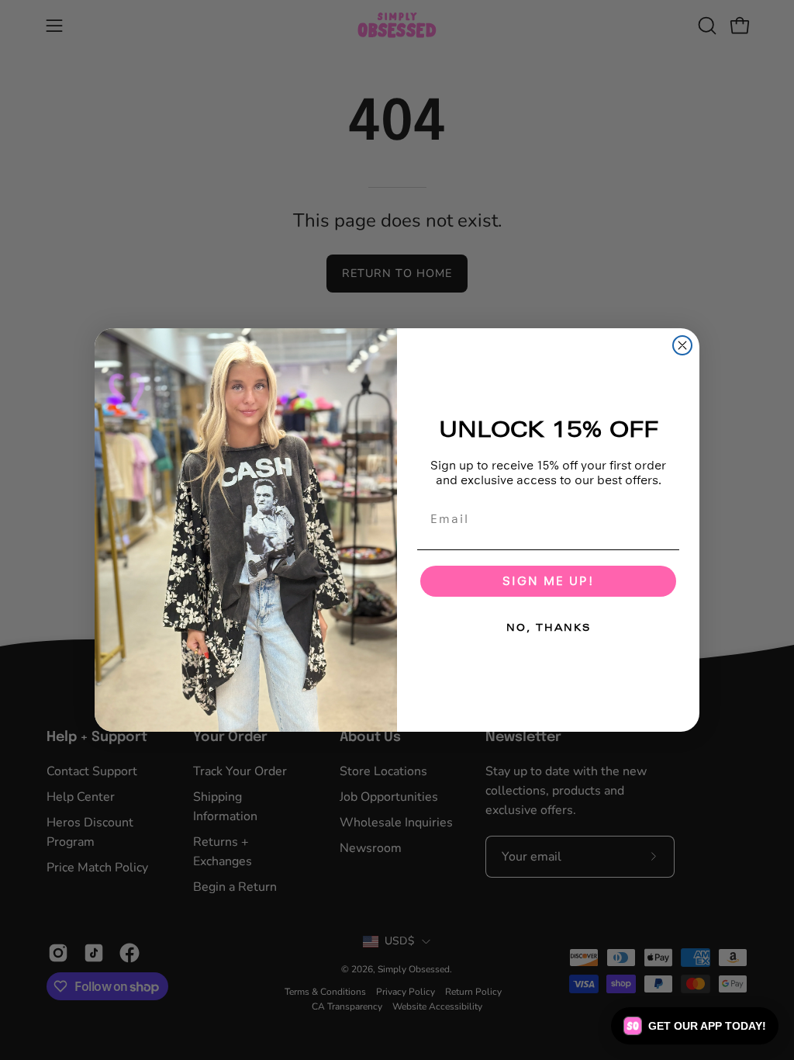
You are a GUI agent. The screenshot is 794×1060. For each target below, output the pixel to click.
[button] (694, 1025)
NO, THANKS (548, 627)
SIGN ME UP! (548, 580)
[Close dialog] (682, 345)
